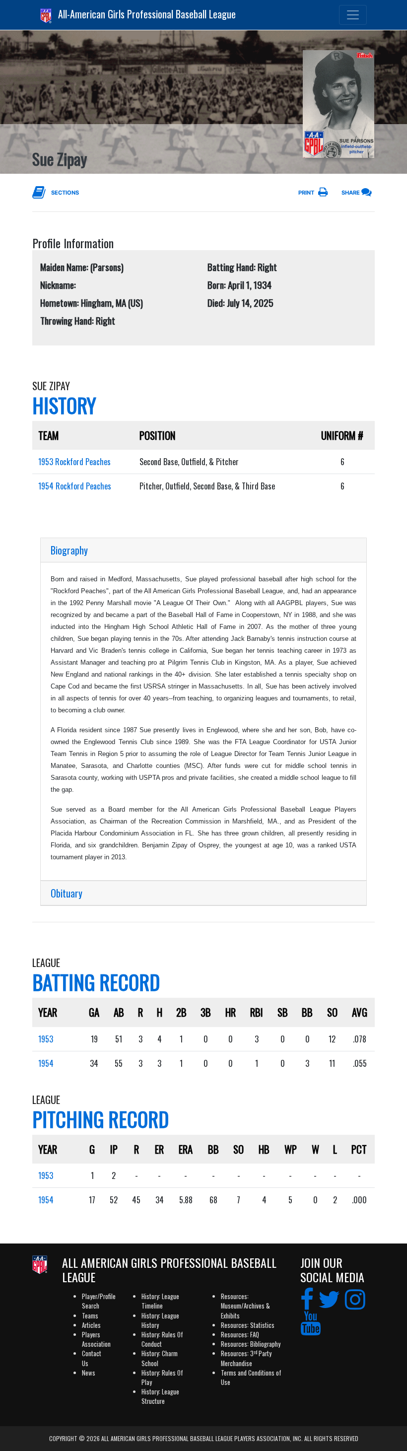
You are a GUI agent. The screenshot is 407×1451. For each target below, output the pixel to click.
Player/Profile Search (99, 1301)
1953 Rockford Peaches (74, 462)
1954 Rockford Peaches (74, 486)
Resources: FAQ (240, 1334)
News (88, 1373)
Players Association (96, 1339)
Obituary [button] (66, 893)
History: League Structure (160, 1396)
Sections (65, 192)
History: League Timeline (160, 1301)
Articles (91, 1325)
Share (350, 192)
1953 (45, 1039)
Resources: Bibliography (250, 1344)
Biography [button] (69, 550)
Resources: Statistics (247, 1325)
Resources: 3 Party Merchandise (246, 1358)
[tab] (203, 550)
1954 (46, 1063)
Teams (90, 1315)
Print (306, 192)
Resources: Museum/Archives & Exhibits (245, 1306)
